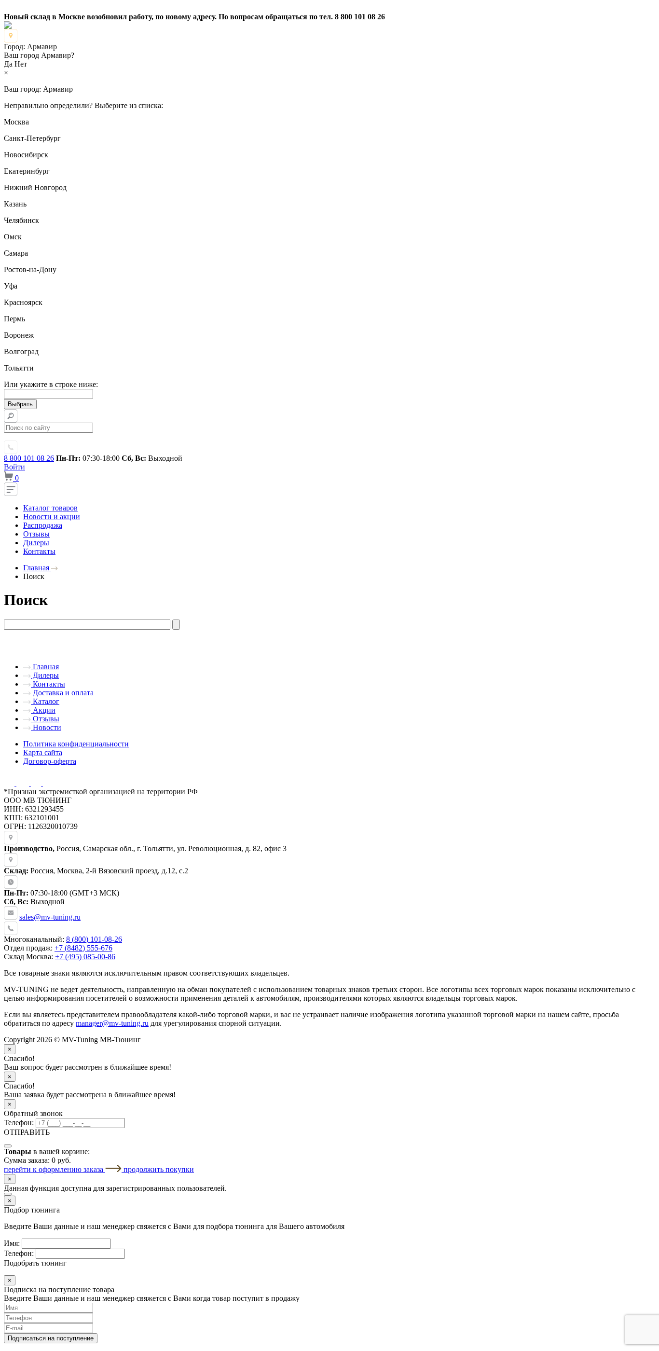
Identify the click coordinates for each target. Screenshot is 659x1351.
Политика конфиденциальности (76, 744)
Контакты (39, 551)
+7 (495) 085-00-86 (85, 956)
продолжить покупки (159, 1169)
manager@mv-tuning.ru (112, 1023)
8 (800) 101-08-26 (94, 939)
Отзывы (36, 534)
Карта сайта (42, 752)
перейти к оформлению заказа (54, 1169)
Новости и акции (51, 516)
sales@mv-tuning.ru (50, 917)
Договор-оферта (49, 761)
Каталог (45, 701)
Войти (14, 467)
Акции (43, 710)
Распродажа (42, 525)
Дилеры (36, 542)
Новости (46, 727)
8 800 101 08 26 (29, 458)
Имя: (12, 1243)
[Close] (8, 1145)
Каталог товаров (50, 508)
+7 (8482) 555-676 (83, 948)
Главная (45, 666)
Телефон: (19, 1122)
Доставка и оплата (62, 693)
